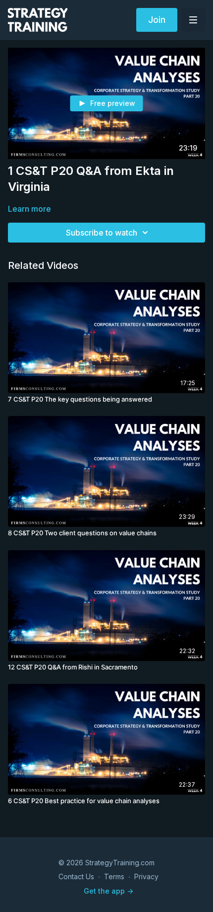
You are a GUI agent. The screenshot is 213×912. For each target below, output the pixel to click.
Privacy (146, 876)
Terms (114, 876)
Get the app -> (108, 891)
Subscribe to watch (101, 233)
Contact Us (76, 876)
